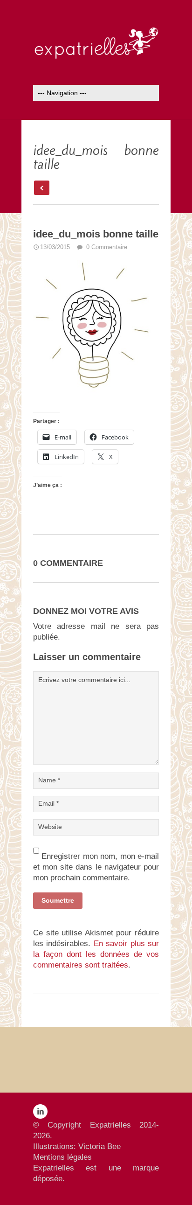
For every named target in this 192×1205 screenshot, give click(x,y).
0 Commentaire (105, 247)
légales (79, 1157)
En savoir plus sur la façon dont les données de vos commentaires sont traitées (96, 954)
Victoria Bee (99, 1146)
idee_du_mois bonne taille (95, 234)
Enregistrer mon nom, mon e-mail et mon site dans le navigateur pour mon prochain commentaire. (96, 867)
